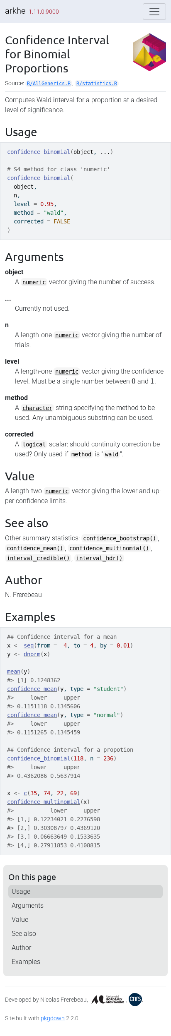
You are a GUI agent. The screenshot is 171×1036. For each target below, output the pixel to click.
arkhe (15, 11)
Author (21, 948)
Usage (21, 891)
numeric (34, 282)
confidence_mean (32, 689)
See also (24, 934)
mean (13, 671)
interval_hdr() (99, 558)
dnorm (32, 654)
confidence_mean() (35, 548)
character (37, 408)
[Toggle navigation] (154, 11)
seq (29, 645)
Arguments (28, 905)
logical (34, 444)
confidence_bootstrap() (119, 538)
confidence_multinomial (43, 802)
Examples (26, 962)
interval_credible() (38, 558)
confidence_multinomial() (109, 548)
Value (20, 919)
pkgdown (53, 1018)
